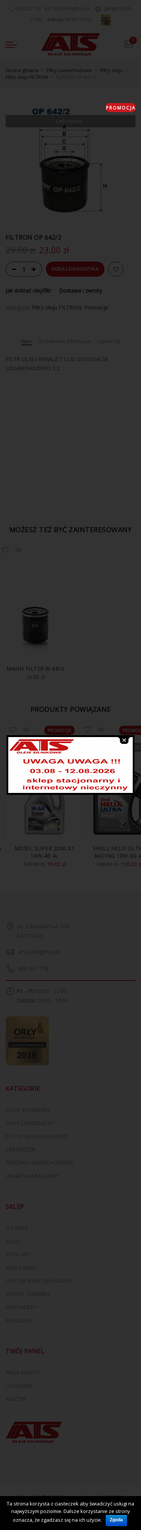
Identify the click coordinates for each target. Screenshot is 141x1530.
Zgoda (116, 1519)
